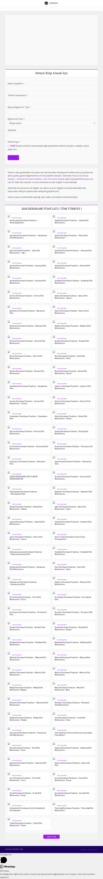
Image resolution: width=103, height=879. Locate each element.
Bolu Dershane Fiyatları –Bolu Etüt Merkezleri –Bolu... (70, 357)
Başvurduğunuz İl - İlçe (19, 107)
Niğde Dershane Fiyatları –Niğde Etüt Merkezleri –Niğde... (26, 718)
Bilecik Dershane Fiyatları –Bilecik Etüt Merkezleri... (27, 342)
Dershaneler (17, 218)
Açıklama (12, 130)
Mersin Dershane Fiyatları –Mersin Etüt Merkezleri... (72, 673)
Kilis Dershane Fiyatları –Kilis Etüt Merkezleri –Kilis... (25, 598)
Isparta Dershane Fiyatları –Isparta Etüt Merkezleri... (27, 523)
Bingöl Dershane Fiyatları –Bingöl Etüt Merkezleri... (72, 342)
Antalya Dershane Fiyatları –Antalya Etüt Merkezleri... (28, 281)
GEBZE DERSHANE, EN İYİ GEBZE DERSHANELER (24, 477)
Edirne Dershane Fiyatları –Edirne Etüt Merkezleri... (27, 432)
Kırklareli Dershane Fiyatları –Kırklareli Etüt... (28, 613)
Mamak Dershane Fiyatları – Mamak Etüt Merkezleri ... (28, 658)
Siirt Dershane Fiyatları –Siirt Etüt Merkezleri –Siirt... (25, 779)
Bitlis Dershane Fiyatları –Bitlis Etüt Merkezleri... (26, 357)
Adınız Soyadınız (16, 83)
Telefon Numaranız (18, 95)
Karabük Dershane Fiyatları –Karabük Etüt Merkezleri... (73, 553)
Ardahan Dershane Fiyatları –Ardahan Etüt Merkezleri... (74, 281)
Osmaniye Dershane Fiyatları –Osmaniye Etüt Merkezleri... (28, 734)
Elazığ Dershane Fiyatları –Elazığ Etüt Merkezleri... (71, 432)
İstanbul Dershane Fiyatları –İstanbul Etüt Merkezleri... (73, 523)
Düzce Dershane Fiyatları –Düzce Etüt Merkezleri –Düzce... (71, 417)
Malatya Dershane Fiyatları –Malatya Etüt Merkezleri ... (73, 643)
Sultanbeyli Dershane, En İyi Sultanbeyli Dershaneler (27, 809)
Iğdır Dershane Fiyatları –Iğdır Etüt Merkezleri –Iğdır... (70, 507)
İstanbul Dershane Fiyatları (29, 179)
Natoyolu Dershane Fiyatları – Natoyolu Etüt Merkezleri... (29, 703)
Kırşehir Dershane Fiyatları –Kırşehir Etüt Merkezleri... (74, 613)
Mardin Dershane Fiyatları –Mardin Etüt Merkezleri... (27, 673)
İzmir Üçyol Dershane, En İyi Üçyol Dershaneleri (70, 538)
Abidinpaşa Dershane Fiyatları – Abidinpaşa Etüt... (24, 221)
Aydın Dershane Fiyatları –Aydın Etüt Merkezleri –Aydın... (71, 297)
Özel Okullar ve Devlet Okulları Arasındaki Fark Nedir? (73, 734)
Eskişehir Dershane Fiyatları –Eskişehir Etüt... (28, 462)
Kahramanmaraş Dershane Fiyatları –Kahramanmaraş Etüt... (26, 553)
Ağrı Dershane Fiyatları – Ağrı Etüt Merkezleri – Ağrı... (25, 251)
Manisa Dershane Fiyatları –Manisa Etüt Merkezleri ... (72, 658)
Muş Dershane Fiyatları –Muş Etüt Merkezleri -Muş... (69, 688)
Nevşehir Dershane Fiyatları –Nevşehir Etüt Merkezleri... (72, 703)
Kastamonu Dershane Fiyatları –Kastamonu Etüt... (23, 583)
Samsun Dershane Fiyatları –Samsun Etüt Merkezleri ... (28, 764)
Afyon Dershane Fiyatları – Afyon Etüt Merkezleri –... (71, 236)
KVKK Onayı (14, 142)
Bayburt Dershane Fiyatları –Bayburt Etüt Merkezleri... (73, 327)
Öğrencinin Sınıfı (16, 119)
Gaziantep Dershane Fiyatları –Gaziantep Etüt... (73, 462)
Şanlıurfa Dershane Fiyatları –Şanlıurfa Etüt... (72, 764)
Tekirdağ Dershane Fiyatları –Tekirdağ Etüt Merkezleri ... (74, 809)
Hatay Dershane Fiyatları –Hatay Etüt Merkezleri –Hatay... (26, 507)
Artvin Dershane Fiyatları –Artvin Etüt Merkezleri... (27, 297)
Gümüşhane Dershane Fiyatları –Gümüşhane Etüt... (23, 492)
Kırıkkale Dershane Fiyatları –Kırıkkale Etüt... (73, 598)
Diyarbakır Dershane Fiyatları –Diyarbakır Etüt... (29, 417)
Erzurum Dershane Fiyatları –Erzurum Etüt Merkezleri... (74, 447)
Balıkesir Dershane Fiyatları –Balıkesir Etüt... (27, 312)
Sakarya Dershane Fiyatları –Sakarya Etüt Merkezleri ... (73, 749)
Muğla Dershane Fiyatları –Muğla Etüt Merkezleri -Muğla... (26, 688)
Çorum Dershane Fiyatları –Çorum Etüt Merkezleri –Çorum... (27, 402)
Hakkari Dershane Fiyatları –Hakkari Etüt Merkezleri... (73, 492)
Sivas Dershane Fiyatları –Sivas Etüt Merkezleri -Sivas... (25, 794)
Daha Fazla (51, 836)
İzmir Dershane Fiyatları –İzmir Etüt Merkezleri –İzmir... (26, 538)
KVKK (12, 145)
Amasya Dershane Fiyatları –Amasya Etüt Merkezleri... (28, 266)
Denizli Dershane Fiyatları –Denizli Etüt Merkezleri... (73, 402)
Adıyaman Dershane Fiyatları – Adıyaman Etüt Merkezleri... (28, 236)
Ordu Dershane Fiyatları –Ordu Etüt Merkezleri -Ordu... (70, 718)
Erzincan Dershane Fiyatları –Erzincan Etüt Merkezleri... (29, 447)
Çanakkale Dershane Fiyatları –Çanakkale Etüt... (28, 387)
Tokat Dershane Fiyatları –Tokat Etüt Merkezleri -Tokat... (26, 824)
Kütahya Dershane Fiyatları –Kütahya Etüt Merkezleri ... (28, 643)
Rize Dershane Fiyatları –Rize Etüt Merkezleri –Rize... (25, 749)
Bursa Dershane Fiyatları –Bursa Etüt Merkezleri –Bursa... (71, 372)
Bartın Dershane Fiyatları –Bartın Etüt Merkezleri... (72, 312)
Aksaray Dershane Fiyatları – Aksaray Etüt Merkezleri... (73, 251)
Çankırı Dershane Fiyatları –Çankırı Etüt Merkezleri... (73, 387)
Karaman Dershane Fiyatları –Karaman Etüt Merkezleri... (27, 568)
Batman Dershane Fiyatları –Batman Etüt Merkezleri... (28, 327)
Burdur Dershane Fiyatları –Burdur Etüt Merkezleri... (27, 372)
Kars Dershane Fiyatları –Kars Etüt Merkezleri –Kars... (70, 568)
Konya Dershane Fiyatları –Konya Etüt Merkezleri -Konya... (71, 628)
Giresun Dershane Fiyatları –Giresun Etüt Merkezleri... (73, 477)
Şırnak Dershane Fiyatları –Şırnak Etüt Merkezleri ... (72, 794)
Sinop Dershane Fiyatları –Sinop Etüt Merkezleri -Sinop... (71, 779)
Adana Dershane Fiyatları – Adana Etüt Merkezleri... (72, 221)
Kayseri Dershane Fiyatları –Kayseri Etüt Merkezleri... (73, 583)
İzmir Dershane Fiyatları (54, 179)
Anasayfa (83, 849)
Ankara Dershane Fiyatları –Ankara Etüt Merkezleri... (72, 266)
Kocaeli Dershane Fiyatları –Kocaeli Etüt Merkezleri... (27, 628)
